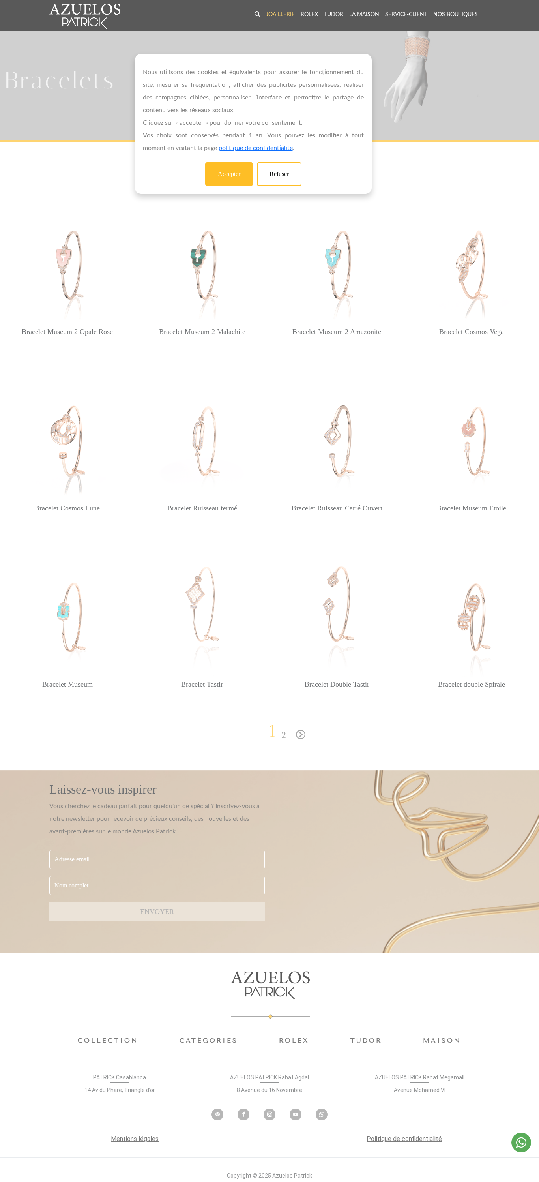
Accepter (229, 174)
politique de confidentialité (256, 148)
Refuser (279, 174)
